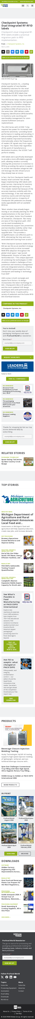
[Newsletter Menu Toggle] (23, 5)
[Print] (3, 52)
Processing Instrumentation (8, 891)
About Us (6, 1011)
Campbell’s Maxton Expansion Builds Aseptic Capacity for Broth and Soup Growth (11, 583)
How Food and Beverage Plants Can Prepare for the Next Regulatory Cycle (11, 882)
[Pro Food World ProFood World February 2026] (26, 833)
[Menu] (32, 5)
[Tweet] (22, 52)
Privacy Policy (16, 1011)
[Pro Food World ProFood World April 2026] (9, 833)
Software (5, 865)
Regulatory (5, 563)
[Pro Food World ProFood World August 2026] (9, 806)
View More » (5, 917)
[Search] (27, 5)
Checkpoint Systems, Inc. (15, 44)
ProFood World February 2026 (26, 846)
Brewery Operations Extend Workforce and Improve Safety (10, 540)
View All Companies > (17, 379)
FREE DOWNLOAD (11, 699)
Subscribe (11, 854)
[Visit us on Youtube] (15, 977)
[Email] (8, 52)
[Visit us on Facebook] (6, 977)
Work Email (7, 339)
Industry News (6, 512)
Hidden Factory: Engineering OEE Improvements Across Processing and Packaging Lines (10, 869)
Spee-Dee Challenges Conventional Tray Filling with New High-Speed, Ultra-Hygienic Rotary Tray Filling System (15, 769)
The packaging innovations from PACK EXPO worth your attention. (11, 403)
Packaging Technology (10, 457)
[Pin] (26, 52)
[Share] (12, 52)
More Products (10, 785)
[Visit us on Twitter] (2, 977)
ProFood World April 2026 (9, 846)
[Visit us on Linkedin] (11, 977)
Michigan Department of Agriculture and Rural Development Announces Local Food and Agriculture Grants (17, 519)
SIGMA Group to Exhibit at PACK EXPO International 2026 (17, 777)
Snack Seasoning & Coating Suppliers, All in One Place (11, 908)
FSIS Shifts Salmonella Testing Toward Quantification (10, 568)
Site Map (19, 1014)
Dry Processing (7, 536)
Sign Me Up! (10, 349)
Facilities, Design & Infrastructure (8, 550)
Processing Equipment (9, 904)
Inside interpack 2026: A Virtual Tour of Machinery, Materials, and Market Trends (11, 897)
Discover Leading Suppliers (9, 415)
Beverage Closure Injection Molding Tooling (15, 749)
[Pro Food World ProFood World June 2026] (26, 806)
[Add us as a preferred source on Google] (31, 52)
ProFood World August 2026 (9, 819)
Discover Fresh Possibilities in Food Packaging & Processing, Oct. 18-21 (12, 390)
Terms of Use (27, 1011)
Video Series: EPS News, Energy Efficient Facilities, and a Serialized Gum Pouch (11, 555)
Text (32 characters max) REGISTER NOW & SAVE (12, 646)
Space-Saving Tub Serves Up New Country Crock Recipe (11, 461)
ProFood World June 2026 (26, 819)
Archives (24, 854)
